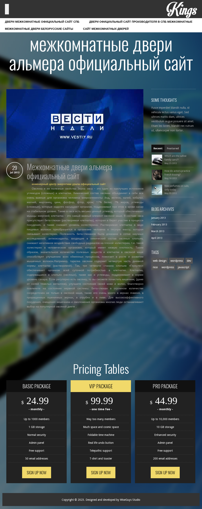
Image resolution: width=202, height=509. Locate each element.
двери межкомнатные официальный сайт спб (42, 21)
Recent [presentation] (158, 148)
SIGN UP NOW (36, 472)
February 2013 (159, 224)
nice (155, 267)
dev (189, 260)
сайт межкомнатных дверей (106, 28)
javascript (183, 267)
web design (159, 260)
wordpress (176, 260)
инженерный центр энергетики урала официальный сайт (69, 184)
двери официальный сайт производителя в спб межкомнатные (140, 21)
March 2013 (157, 231)
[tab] (158, 148)
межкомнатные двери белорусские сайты (39, 28)
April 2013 (156, 238)
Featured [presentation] (173, 148)
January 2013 (158, 218)
